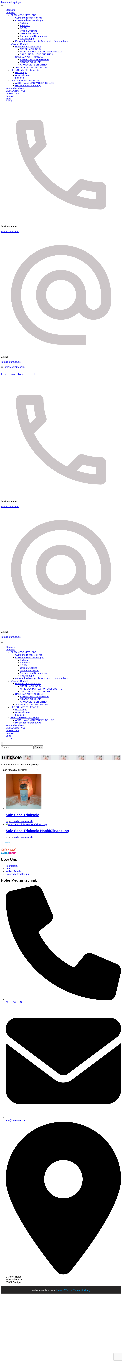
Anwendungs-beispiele (22, 76)
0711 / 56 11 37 (14, 1002)
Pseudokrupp (27, 38)
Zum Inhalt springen (11, 2)
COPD (23, 28)
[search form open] (2, 743)
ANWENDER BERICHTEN (33, 64)
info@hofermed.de (11, 362)
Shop (8, 98)
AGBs (9, 868)
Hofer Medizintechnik (18, 374)
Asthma (24, 23)
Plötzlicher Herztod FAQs (28, 85)
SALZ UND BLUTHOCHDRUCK (36, 54)
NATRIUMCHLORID (30, 49)
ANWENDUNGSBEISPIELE (34, 59)
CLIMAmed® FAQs (15, 91)
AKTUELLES (12, 93)
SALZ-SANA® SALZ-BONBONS (31, 67)
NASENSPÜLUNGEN (31, 62)
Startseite (10, 10)
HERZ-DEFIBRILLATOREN (24, 80)
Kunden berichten (15, 88)
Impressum (12, 866)
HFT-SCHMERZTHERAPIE (24, 70)
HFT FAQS (21, 72)
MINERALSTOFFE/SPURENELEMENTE (41, 51)
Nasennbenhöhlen (29, 33)
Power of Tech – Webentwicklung (73, 1290)
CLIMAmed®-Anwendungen (29, 20)
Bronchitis (25, 25)
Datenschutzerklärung (17, 874)
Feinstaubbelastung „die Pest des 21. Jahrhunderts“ (41, 41)
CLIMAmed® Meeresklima (28, 17)
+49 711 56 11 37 (10, 231)
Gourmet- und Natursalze (28, 46)
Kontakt (10, 96)
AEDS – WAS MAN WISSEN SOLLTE (34, 83)
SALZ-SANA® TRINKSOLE (29, 57)
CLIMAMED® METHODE (23, 15)
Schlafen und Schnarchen (33, 36)
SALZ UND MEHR (19, 44)
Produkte (10, 12)
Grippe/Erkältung (28, 31)
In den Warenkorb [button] (23, 821)
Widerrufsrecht (13, 871)
